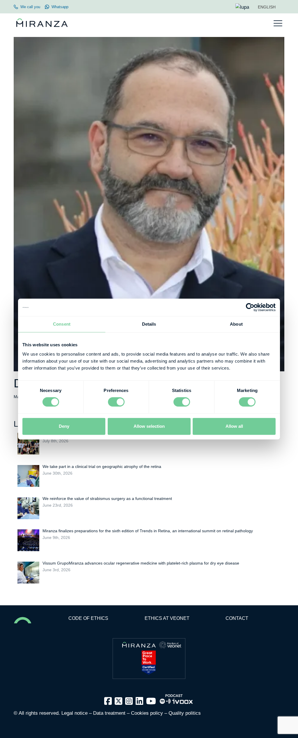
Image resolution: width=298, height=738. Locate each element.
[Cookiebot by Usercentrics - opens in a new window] (250, 307)
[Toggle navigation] (278, 23)
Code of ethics (88, 618)
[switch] (116, 402)
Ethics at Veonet (167, 618)
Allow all (234, 426)
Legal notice (74, 713)
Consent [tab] (61, 324)
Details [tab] (149, 324)
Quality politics (184, 713)
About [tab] (236, 324)
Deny (64, 426)
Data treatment (109, 713)
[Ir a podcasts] (176, 697)
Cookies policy (147, 713)
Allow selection (149, 426)
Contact (237, 618)
